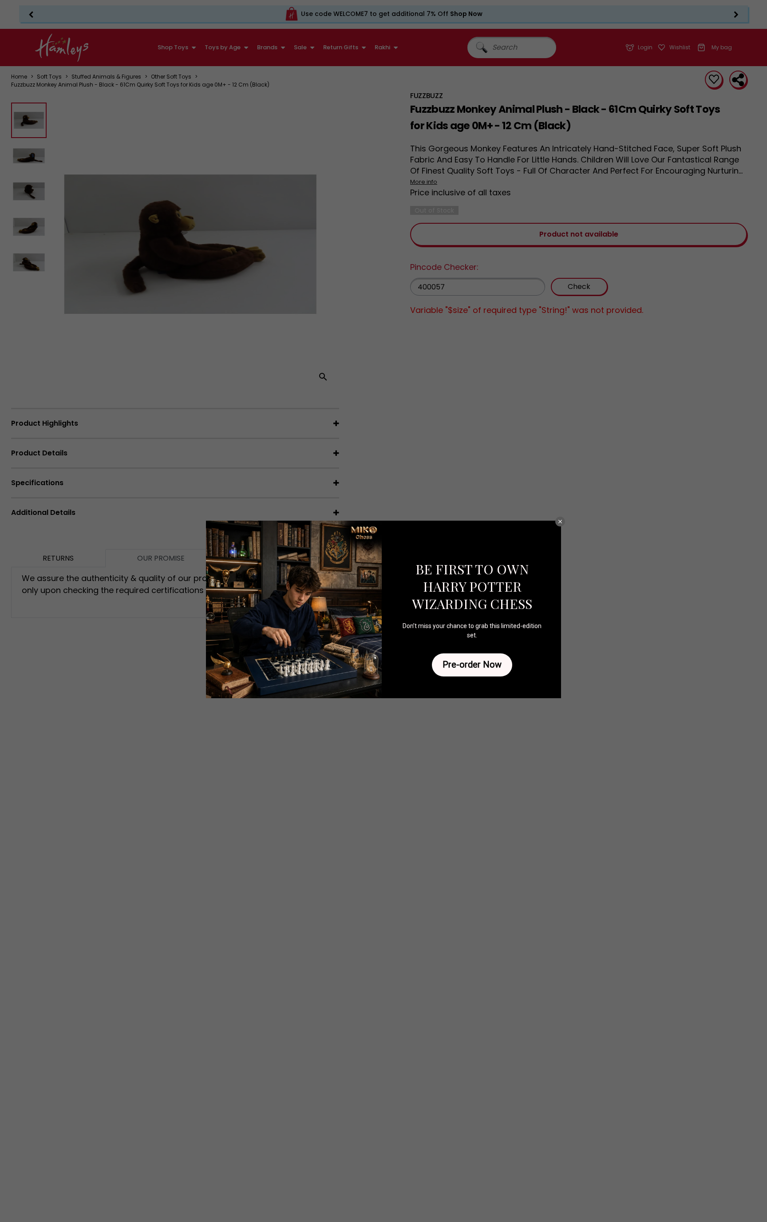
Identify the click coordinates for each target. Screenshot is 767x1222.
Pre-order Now (472, 664)
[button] (560, 521)
